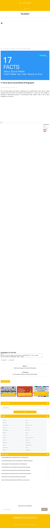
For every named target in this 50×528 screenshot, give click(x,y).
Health (26, 435)
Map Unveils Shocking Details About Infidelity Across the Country (15, 480)
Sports (4, 445)
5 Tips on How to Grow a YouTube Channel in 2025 (25, 394)
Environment (27, 430)
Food (4, 435)
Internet (4, 440)
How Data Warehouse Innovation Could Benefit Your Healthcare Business (17, 460)
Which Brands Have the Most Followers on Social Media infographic (40, 394)
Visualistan (26, 524)
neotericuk (46, 128)
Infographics (4, 360)
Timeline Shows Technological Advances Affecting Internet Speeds (16, 470)
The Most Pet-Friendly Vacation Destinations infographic (14, 476)
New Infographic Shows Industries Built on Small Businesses (14, 464)
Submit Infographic (27, 3)
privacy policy (17, 517)
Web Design (27, 450)
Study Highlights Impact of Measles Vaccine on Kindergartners (15, 457)
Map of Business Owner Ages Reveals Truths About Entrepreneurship (16, 473)
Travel (26, 447)
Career (26, 422)
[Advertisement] (25, 35)
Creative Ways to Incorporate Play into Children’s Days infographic (16, 467)
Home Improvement (29, 437)
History (4, 437)
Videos (4, 450)
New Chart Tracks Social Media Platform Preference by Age (8, 394)
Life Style (27, 440)
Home (20, 3)
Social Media (11, 360)
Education (27, 427)
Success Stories (28, 445)
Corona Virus (5, 425)
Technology (5, 447)
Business (4, 422)
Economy (5, 427)
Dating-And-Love (28, 425)
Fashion (4, 432)
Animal (4, 420)
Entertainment (5, 430)
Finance (26, 432)
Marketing (5, 442)
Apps (26, 420)
